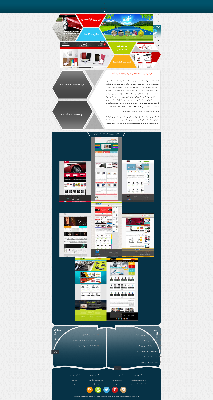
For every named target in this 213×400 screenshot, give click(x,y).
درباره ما (74, 384)
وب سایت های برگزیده (96, 380)
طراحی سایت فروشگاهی (138, 380)
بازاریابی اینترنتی (117, 380)
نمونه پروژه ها (96, 384)
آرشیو (55, 351)
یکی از (136, 96)
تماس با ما (74, 380)
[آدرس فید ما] (90, 390)
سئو (117, 384)
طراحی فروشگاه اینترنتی (150, 90)
